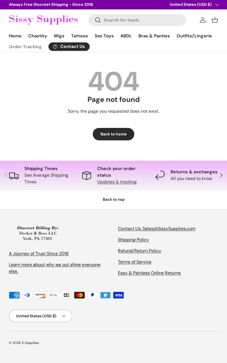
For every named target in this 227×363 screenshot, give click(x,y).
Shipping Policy (133, 240)
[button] (215, 20)
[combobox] (137, 20)
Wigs (59, 36)
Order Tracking (25, 47)
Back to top (114, 199)
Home (15, 36)
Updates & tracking (117, 182)
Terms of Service (134, 262)
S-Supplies (30, 343)
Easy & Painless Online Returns (149, 273)
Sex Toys (104, 36)
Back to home (113, 134)
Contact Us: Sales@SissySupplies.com (156, 228)
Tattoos (79, 36)
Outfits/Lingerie (194, 36)
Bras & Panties (154, 36)
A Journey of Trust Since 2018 (39, 253)
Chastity (37, 36)
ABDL (126, 36)
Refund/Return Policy (139, 251)
